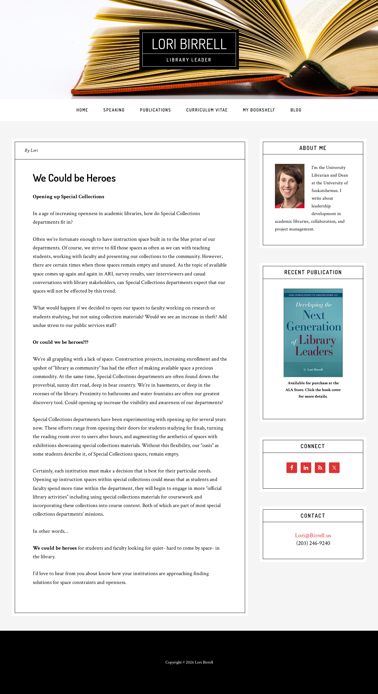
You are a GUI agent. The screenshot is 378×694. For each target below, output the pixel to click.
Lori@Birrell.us (313, 535)
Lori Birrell (189, 43)
